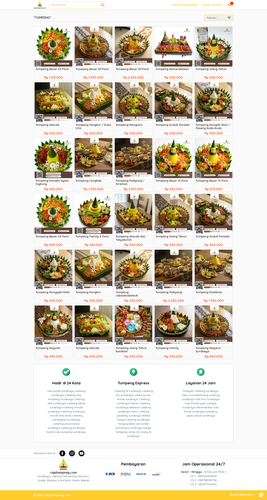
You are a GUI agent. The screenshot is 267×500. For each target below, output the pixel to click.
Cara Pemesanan (184, 5)
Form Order (212, 5)
